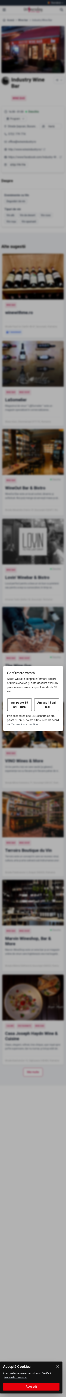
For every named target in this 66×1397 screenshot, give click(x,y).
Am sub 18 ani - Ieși (46, 704)
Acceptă (31, 1386)
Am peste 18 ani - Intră (19, 704)
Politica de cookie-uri (15, 1377)
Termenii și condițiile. (25, 724)
